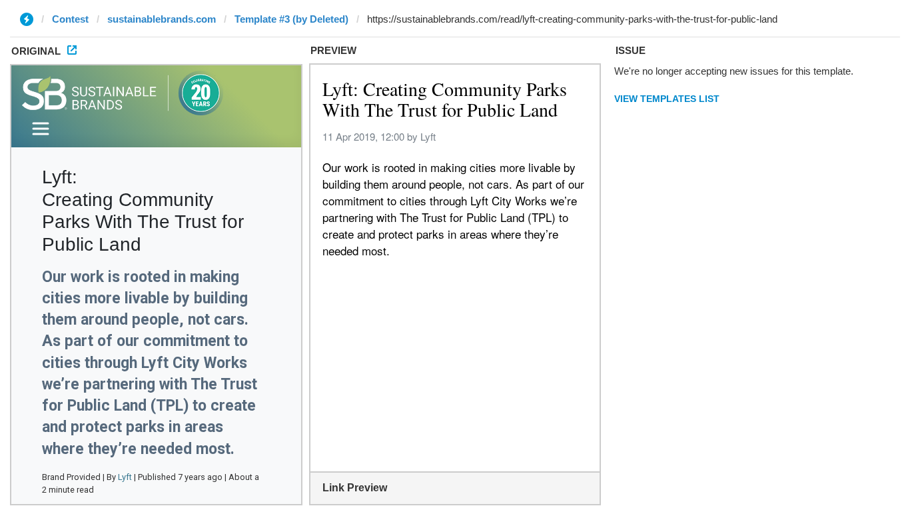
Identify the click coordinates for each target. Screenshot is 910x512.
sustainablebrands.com (161, 19)
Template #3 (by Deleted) (291, 19)
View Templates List (666, 98)
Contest (70, 19)
